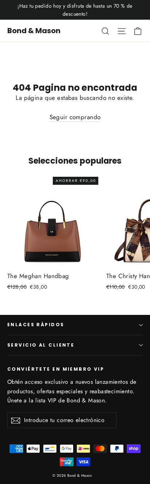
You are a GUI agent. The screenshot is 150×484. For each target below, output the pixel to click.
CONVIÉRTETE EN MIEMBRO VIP (55, 369)
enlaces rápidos (35, 324)
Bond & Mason (33, 31)
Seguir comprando (75, 117)
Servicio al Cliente (40, 345)
